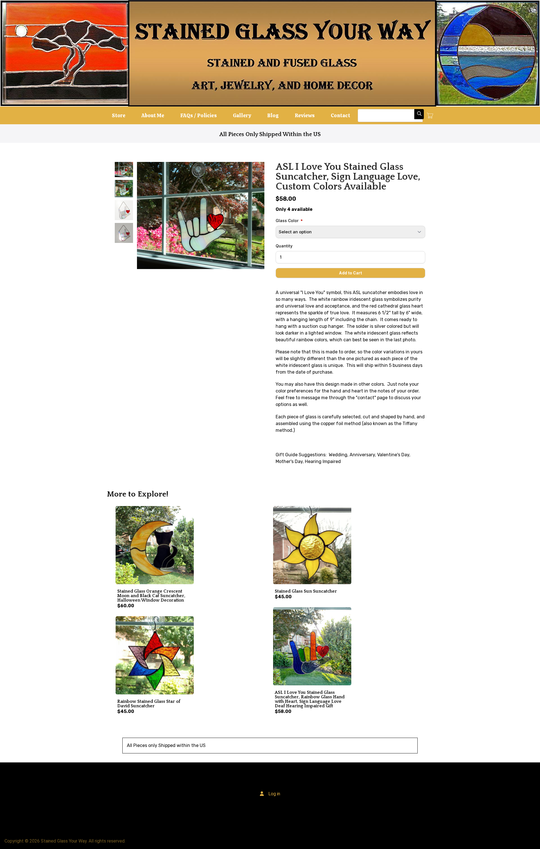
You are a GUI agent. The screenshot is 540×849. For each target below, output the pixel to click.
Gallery (242, 115)
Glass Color (287, 220)
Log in (274, 793)
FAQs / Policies (198, 115)
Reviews (305, 115)
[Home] (270, 53)
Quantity (284, 245)
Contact (340, 115)
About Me (152, 115)
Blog (273, 115)
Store (118, 115)
